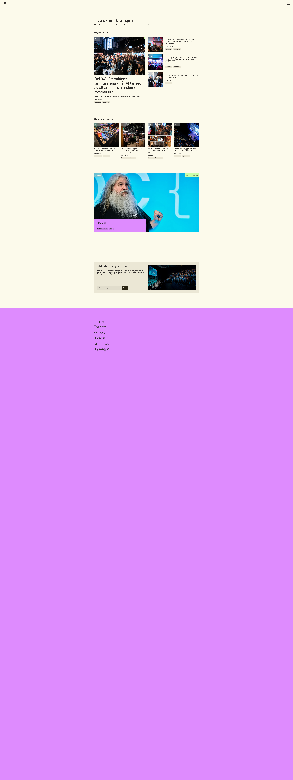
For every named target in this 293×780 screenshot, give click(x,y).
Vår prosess (102, 343)
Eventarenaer (98, 102)
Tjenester (101, 338)
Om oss (99, 332)
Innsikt (99, 321)
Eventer (100, 327)
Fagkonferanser (105, 102)
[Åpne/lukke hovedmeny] (288, 3)
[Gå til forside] (5, 3)
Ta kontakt (101, 349)
